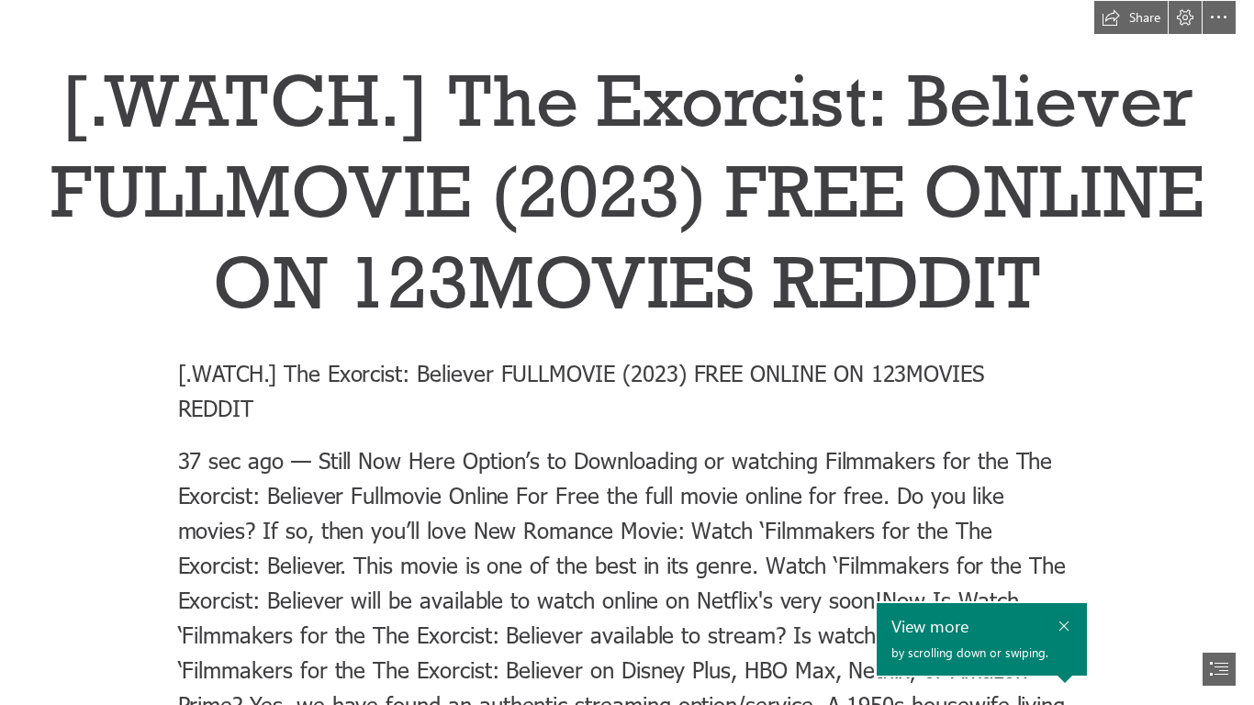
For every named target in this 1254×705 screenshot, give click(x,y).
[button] (1131, 17)
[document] (627, 352)
